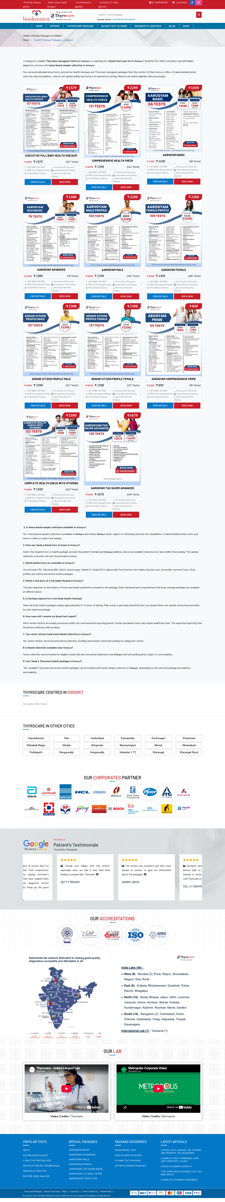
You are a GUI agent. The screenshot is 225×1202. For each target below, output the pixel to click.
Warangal (158, 752)
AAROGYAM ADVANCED (51, 269)
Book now (64, 182)
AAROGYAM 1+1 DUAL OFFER (85, 1173)
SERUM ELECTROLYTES (35, 1171)
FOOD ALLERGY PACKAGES (128, 1155)
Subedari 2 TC (128, 752)
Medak (67, 745)
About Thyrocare (51, 1191)
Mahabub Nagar (36, 745)
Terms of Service (89, 1191)
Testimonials (106, 1191)
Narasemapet (128, 745)
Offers (55, 26)
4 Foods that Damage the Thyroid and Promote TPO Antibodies (181, 1152)
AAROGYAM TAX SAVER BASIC (86, 1169)
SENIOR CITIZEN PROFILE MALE (51, 379)
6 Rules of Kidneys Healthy (176, 1166)
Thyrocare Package (80, 26)
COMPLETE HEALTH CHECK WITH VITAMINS (51, 483)
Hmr (66, 738)
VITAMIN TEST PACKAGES (128, 1160)
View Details (37, 182)
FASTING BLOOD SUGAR (35, 1155)
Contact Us (74, 1191)
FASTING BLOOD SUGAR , (124, 19)
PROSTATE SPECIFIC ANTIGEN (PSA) (41, 1165)
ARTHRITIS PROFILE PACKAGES (130, 1165)
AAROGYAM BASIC (174, 155)
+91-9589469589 (159, 2)
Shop (186, 26)
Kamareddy (128, 738)
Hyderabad (97, 738)
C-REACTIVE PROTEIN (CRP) (37, 1160)
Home (39, 26)
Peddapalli (36, 752)
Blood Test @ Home (114, 26)
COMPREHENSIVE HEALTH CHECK (112, 160)
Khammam (189, 738)
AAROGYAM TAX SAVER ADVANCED (112, 488)
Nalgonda (97, 745)
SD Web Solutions (104, 1196)
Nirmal (158, 745)
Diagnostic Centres (148, 26)
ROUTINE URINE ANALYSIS (36, 1176)
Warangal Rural (189, 752)
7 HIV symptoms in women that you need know (181, 1173)
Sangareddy (97, 752)
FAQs (64, 1191)
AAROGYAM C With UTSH (83, 1178)
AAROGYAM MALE (112, 269)
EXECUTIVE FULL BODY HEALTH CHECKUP (51, 155)
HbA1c (26, 1150)
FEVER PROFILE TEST (125, 1150)
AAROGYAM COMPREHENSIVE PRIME (174, 379)
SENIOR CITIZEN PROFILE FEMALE (112, 379)
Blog (172, 26)
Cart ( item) (181, 2)
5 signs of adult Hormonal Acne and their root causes (180, 1160)
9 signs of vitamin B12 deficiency (179, 1179)
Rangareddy (66, 752)
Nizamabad (189, 745)
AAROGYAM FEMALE (173, 269)
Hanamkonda (36, 738)
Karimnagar (158, 738)
